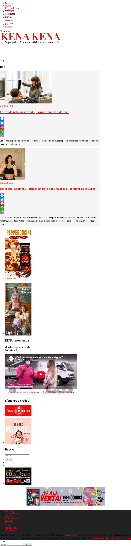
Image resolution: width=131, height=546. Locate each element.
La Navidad (10, 530)
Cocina (8, 515)
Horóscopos (11, 528)
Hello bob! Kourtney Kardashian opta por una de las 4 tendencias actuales (48, 188)
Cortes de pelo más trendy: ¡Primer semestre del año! (34, 112)
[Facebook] (50, 119)
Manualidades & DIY (15, 518)
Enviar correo (71, 535)
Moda (8, 5)
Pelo (11, 106)
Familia (8, 523)
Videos (8, 26)
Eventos (9, 520)
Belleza (9, 3)
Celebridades (12, 8)
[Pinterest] (50, 127)
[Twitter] (50, 123)
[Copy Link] (50, 135)
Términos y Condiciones (121, 538)
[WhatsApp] (50, 131)
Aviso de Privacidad (100, 538)
